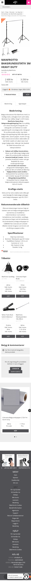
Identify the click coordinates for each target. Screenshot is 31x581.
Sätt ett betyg (17, 74)
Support (15, 513)
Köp (8, 296)
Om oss (15, 483)
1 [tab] (14, 436)
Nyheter (15, 478)
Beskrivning (8, 104)
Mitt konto (15, 497)
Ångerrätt (15, 518)
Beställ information (15, 508)
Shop (6, 12)
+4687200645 (18, 560)
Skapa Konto (15, 521)
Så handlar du (15, 492)
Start (2, 12)
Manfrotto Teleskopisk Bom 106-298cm (21, 317)
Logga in (15, 369)
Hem (15, 475)
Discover (12, 12)
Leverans (15, 500)
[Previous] (2, 461)
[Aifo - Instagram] (3, 576)
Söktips (15, 495)
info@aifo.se (18, 557)
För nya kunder (15, 490)
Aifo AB (15, 554)
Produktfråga (11, 94)
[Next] (28, 461)
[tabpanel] (15, 410)
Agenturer (15, 510)
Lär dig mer (19, 12)
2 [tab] (16, 436)
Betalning (15, 503)
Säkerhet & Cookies (15, 505)
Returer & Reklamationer (15, 516)
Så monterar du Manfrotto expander (11, 14)
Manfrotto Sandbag (8, 277)
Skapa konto (15, 372)
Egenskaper (22, 104)
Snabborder (15, 480)
